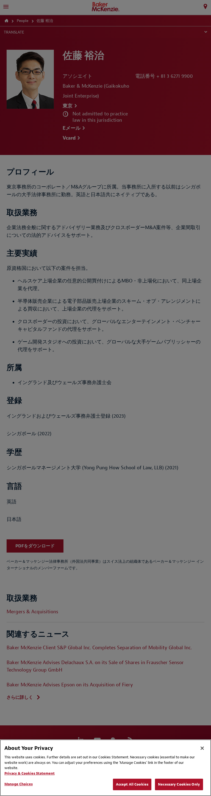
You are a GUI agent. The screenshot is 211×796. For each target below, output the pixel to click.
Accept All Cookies (132, 784)
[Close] (202, 748)
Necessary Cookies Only (179, 784)
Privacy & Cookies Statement (29, 773)
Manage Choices (18, 784)
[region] (105, 767)
